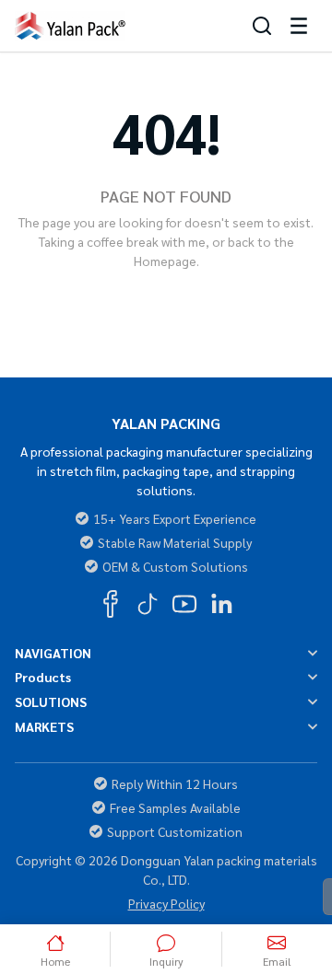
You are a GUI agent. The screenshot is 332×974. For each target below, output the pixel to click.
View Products (235, 298)
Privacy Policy (166, 903)
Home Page (97, 298)
